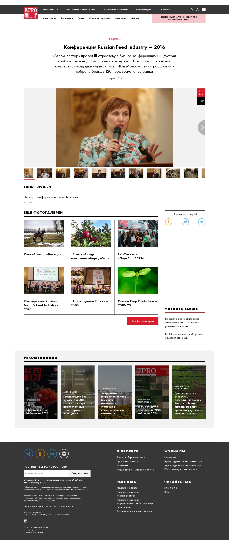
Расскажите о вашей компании (135, 511)
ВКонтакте (170, 487)
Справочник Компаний (115, 9)
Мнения (135, 18)
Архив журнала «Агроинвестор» (183, 461)
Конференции (143, 9)
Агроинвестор (50, 9)
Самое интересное (99, 18)
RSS (166, 492)
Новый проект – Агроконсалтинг (135, 469)
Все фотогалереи (143, 321)
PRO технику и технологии (80, 9)
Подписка (170, 457)
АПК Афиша (164, 9)
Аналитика (67, 18)
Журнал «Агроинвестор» (131, 457)
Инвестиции (49, 18)
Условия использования (33, 532)
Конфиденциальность (32, 530)
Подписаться (80, 473)
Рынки (81, 18)
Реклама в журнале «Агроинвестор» (128, 493)
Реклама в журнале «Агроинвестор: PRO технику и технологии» (135, 503)
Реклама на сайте (127, 487)
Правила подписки (127, 461)
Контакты (122, 465)
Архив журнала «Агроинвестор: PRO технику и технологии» (183, 467)
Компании (120, 18)
